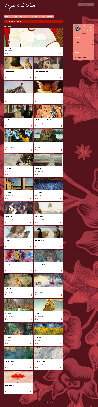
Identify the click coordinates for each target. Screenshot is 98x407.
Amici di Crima (34, 16)
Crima (26, 16)
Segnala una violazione (80, 57)
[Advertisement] (68, 44)
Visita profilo (84, 33)
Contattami (49, 16)
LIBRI (21, 16)
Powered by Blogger (50, 402)
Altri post (33, 397)
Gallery (42, 16)
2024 (76, 40)
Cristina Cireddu (86, 26)
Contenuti (14, 16)
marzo (77, 44)
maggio (78, 42)
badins (52, 405)
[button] (61, 53)
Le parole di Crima (20, 6)
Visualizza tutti (58, 21)
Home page (7, 16)
